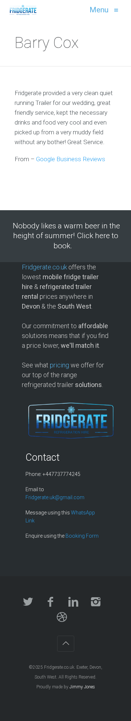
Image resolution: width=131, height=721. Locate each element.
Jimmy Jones (82, 686)
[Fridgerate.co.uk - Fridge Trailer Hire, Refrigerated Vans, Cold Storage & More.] (23, 10)
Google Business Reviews (70, 159)
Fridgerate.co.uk (44, 267)
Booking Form (82, 536)
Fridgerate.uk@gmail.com (54, 497)
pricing (59, 365)
